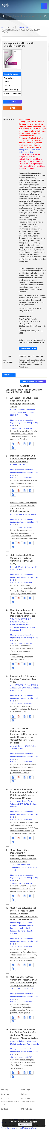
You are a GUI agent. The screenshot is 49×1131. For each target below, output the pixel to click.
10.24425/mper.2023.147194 (21, 883)
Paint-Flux (31, 1062)
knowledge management (21, 436)
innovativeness (26, 530)
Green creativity (26, 649)
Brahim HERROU (31, 567)
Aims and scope (9, 78)
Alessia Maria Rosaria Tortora (22, 801)
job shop (22, 1010)
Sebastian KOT (16, 630)
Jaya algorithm (24, 1013)
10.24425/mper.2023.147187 (21, 478)
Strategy (15, 533)
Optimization (25, 585)
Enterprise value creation (21, 536)
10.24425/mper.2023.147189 (21, 583)
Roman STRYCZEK (17, 465)
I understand (25, 1124)
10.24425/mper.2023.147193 (21, 820)
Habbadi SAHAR (17, 567)
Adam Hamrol (32, 1041)
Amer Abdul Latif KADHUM (21, 746)
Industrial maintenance (29, 822)
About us (5, 1094)
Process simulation (26, 486)
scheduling (28, 588)
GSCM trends (23, 891)
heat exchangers (27, 1060)
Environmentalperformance (22, 657)
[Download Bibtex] (30, 444)
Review (32, 891)
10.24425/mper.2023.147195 (21, 947)
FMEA (24, 712)
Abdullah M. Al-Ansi (18, 867)
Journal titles (24, 27)
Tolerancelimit (23, 958)
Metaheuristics (17, 588)
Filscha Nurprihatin (18, 923)
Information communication (22, 434)
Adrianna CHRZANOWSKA (21, 688)
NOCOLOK (22, 1062)
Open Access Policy (11, 90)
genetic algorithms (19, 594)
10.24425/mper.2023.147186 (21, 428)
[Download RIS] (25, 444)
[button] (19, 444)
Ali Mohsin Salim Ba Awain (21, 865)
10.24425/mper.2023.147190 (21, 643)
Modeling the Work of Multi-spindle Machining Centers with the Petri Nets (23, 459)
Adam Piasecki (33, 1044)
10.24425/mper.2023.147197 (21, 1057)
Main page (25, 1089)
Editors (6, 82)
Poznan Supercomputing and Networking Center (19, 1128)
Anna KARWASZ (17, 685)
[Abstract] (13, 444)
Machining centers (18, 483)
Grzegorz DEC (22, 415)
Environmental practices (20, 659)
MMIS (30, 828)
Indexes (24, 1094)
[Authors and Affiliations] (13, 448)
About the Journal (11, 74)
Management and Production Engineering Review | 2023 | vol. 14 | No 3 (24, 423)
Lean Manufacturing (19, 709)
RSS (13, 108)
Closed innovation (26, 533)
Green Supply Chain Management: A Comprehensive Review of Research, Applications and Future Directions (23, 856)
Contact (7, 86)
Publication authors (28, 1102)
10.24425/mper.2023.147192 (21, 762)
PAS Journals (5, 1099)
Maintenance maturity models (23, 833)
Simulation (31, 594)
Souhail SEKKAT (17, 570)
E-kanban (23, 439)
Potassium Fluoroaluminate (22, 1065)
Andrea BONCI (32, 410)
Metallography (17, 1068)
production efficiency (28, 706)
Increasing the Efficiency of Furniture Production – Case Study (23, 679)
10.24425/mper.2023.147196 (21, 1002)
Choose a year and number (33, 381)
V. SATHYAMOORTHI (18, 619)
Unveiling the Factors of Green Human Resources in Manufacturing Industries (23, 613)
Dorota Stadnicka (17, 410)
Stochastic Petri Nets (28, 481)
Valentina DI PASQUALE (20, 804)
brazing (14, 1062)
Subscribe (12, 102)
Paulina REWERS (31, 685)
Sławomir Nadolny (18, 1041)
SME (32, 831)
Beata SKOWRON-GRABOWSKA (23, 514)
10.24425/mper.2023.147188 (21, 528)
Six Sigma (32, 709)
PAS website (26, 1109)
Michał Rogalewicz (18, 1044)
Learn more (33, 1121)
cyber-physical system (29, 431)
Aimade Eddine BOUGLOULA (21, 989)
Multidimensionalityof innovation (24, 538)
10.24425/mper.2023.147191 (21, 704)
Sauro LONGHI (16, 412)
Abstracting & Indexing (12, 93)
